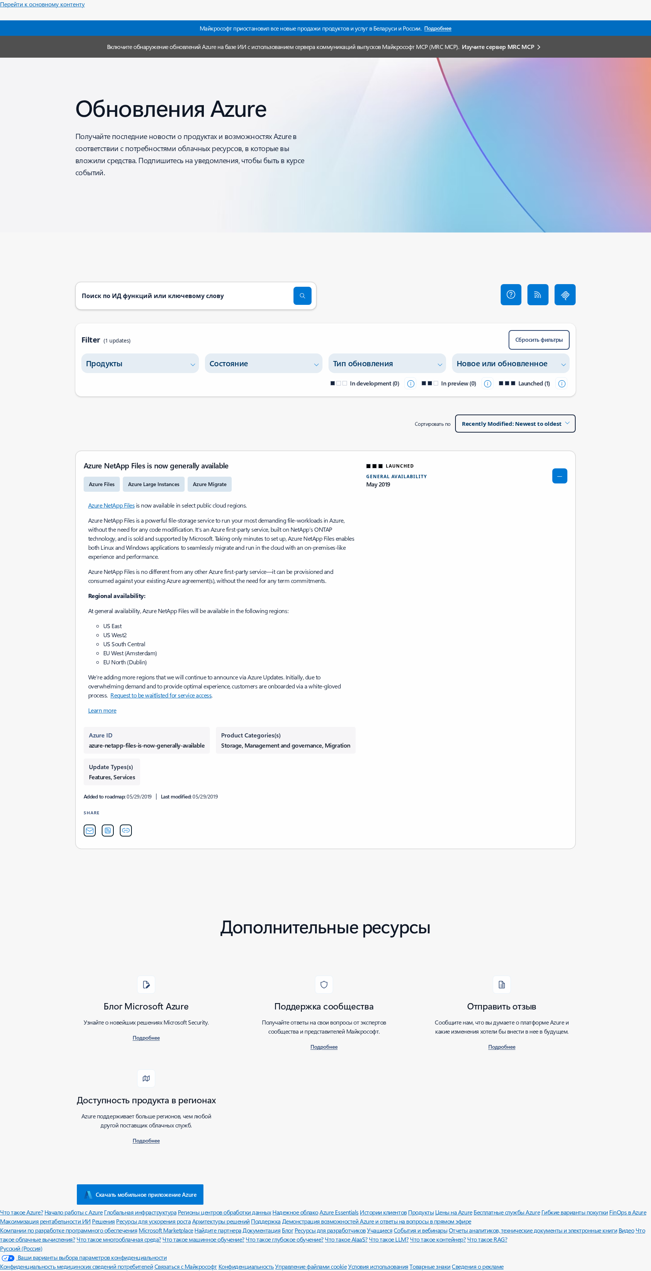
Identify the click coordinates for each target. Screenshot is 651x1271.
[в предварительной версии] (487, 383)
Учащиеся (379, 1230)
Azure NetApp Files (111, 505)
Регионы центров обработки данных (224, 1212)
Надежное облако (295, 1212)
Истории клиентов (383, 1212)
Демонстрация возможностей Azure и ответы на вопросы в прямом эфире (376, 1221)
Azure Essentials (338, 1212)
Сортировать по (433, 423)
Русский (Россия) (21, 1248)
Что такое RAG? (487, 1239)
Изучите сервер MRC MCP (498, 46)
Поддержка (266, 1221)
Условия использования (378, 1266)
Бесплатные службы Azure (507, 1212)
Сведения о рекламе (477, 1266)
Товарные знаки (430, 1266)
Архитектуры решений (221, 1221)
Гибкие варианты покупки (574, 1212)
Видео (626, 1230)
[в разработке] (410, 383)
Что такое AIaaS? (346, 1239)
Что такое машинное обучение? (203, 1239)
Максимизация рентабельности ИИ (45, 1221)
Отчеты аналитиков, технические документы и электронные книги (533, 1230)
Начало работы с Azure (73, 1212)
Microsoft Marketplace (166, 1230)
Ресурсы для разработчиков (330, 1230)
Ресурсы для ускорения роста (153, 1221)
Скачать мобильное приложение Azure (146, 1194)
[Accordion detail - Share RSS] (108, 830)
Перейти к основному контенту (42, 4)
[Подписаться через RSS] (538, 294)
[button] (511, 294)
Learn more (102, 710)
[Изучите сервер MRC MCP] (565, 294)
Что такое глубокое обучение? (285, 1239)
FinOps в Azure (627, 1212)
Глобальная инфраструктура (140, 1212)
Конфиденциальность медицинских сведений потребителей (76, 1266)
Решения (103, 1221)
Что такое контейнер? (438, 1239)
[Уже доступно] (561, 383)
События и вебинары (420, 1230)
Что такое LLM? (388, 1239)
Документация (261, 1230)
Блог (287, 1230)
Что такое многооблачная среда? (118, 1239)
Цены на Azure (453, 1212)
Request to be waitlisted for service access (160, 695)
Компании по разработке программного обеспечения (68, 1230)
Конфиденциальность (246, 1266)
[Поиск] (302, 296)
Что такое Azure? (21, 1212)
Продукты (421, 1212)
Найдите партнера (217, 1230)
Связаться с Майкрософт (185, 1266)
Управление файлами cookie (311, 1266)
